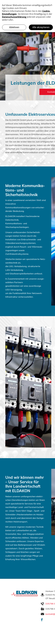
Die (7, 120)
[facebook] (42, 620)
